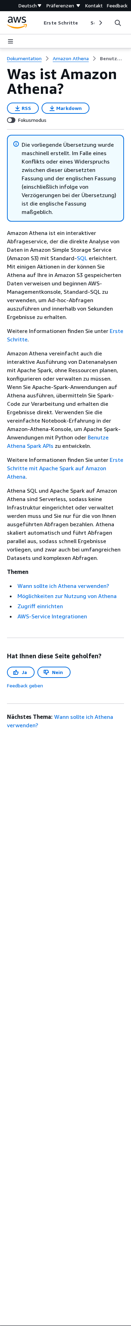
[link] (112, 58)
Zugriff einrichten (40, 606)
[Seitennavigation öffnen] (10, 41)
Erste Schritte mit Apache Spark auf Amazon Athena (65, 468)
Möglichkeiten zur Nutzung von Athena (67, 595)
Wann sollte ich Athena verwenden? (63, 585)
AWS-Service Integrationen (52, 616)
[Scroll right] (100, 22)
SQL (82, 258)
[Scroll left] (38, 22)
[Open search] (117, 23)
